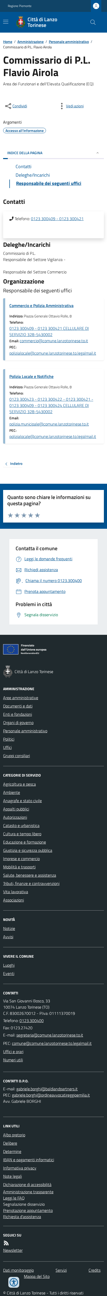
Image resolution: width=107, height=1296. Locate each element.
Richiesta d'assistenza (22, 1216)
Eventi (8, 973)
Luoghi (9, 965)
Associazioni (13, 900)
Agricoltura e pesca (19, 784)
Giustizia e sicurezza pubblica (27, 850)
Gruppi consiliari (16, 756)
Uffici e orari (13, 1051)
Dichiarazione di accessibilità (27, 1184)
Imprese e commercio (21, 858)
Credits (95, 1270)
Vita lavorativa (15, 892)
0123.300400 (31, 1020)
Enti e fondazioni (17, 714)
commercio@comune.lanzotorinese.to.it (54, 341)
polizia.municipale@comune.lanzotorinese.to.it (49, 424)
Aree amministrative (20, 698)
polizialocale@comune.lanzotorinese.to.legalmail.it (52, 353)
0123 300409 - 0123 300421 (57, 218)
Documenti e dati (17, 706)
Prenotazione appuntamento (28, 1210)
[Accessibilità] (14, 1282)
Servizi (61, 1270)
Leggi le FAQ (14, 1198)
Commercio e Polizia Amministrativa (41, 305)
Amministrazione (30, 41)
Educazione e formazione (24, 842)
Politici (8, 739)
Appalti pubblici (16, 809)
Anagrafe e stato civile (22, 801)
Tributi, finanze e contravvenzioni (31, 883)
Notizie (9, 928)
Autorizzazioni (15, 817)
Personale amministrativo (69, 41)
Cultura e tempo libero (22, 834)
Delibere (10, 1143)
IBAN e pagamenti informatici (28, 1160)
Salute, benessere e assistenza (29, 875)
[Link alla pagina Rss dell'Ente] (6, 1243)
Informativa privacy (19, 1168)
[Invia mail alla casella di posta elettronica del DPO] (47, 1089)
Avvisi (8, 937)
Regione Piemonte (19, 6)
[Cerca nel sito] (91, 22)
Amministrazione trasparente (28, 1192)
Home (7, 41)
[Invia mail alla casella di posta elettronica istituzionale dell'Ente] (49, 1035)
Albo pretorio (14, 1135)
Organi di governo (18, 722)
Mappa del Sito (37, 1276)
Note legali (12, 1176)
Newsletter (13, 1250)
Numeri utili (13, 1060)
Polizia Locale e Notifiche (31, 376)
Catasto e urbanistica (21, 825)
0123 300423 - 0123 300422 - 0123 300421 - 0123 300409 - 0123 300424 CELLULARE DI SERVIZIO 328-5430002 (51, 405)
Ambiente (11, 792)
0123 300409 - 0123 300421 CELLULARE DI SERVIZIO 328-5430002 (49, 331)
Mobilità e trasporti (19, 867)
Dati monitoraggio (18, 1270)
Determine (12, 1151)
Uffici (7, 747)
